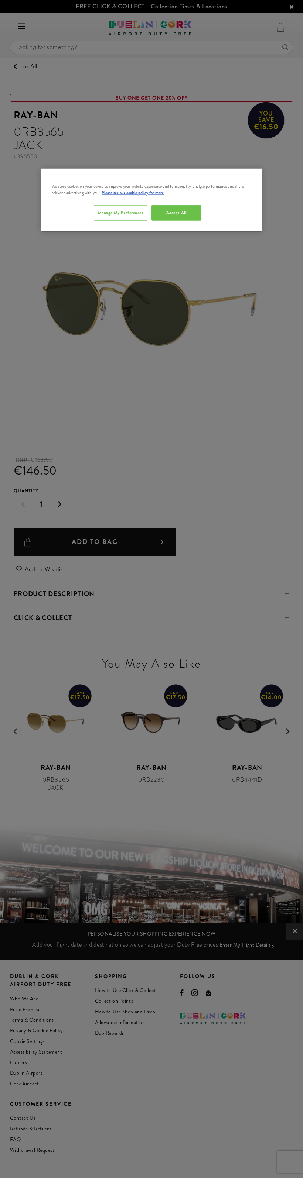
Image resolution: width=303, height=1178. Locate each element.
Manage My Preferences (120, 213)
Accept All (176, 213)
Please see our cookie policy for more (133, 192)
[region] (151, 200)
